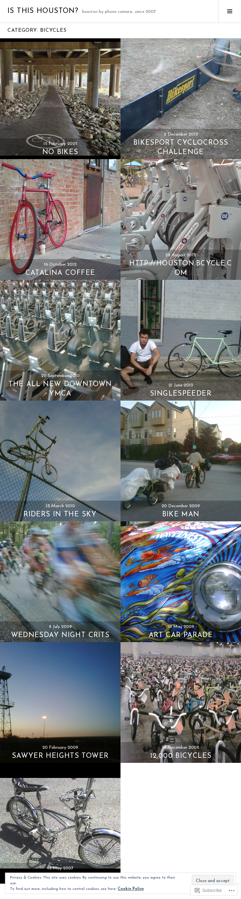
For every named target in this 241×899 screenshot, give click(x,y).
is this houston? (43, 11)
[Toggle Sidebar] (229, 11)
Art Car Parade (181, 635)
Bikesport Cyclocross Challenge (180, 147)
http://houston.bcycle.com (180, 268)
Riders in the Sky (60, 514)
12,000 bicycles (181, 756)
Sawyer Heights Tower (60, 756)
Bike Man (181, 514)
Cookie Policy (131, 889)
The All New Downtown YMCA (60, 389)
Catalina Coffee (60, 273)
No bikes (60, 152)
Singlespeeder (181, 393)
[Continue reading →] (60, 98)
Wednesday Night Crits (60, 635)
